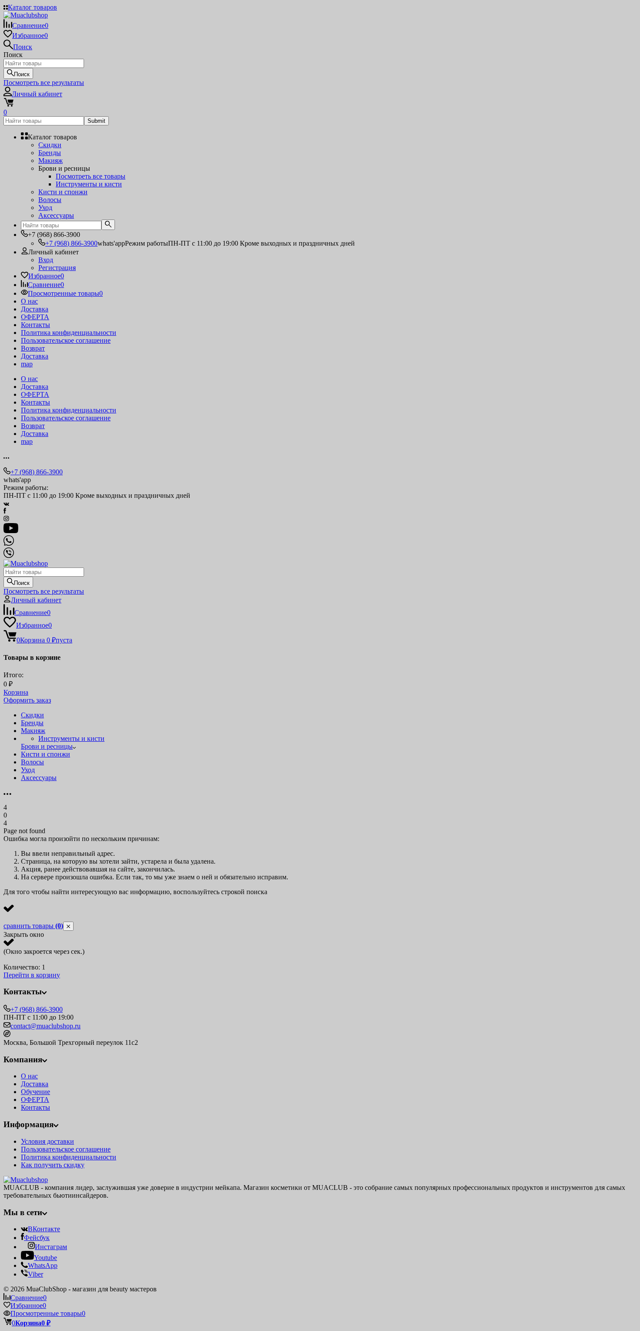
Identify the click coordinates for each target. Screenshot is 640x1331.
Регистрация (57, 267)
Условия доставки (47, 1141)
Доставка (34, 309)
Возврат (33, 348)
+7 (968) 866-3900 (71, 243)
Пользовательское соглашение (66, 340)
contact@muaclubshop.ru (45, 1026)
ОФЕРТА (35, 317)
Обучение (35, 1091)
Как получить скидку (52, 1165)
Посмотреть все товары (90, 176)
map (27, 364)
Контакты (35, 324)
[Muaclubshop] (25, 1179)
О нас (29, 301)
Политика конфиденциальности (68, 332)
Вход (45, 259)
